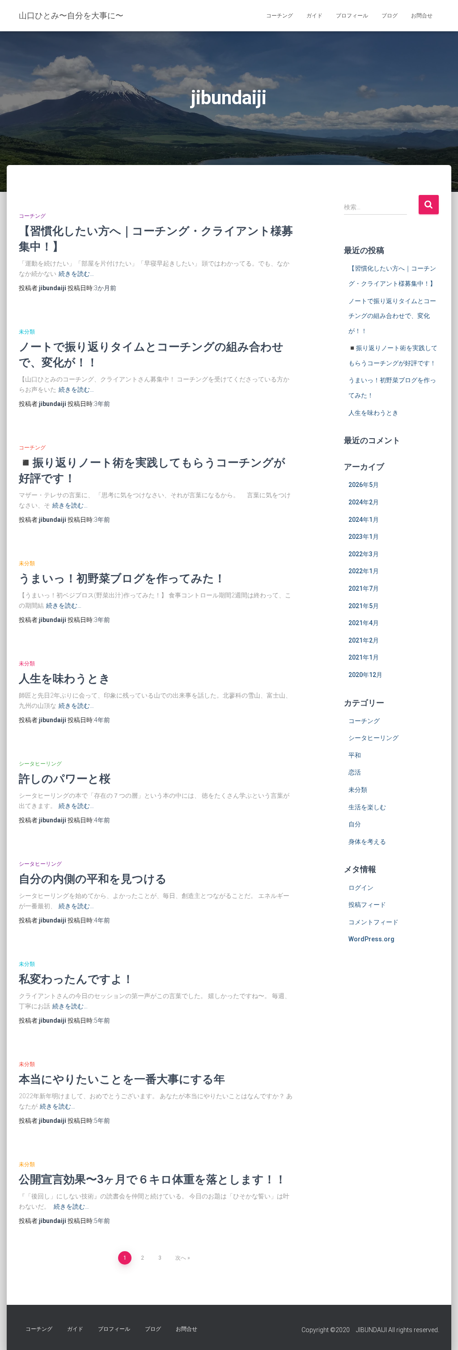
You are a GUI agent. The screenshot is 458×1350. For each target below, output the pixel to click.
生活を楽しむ (367, 807)
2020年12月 (365, 674)
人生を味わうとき (64, 678)
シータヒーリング (40, 764)
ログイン (360, 887)
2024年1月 (363, 519)
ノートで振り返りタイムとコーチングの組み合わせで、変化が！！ (392, 315)
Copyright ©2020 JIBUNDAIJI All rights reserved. (370, 1329)
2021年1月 (363, 657)
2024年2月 (363, 502)
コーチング (279, 16)
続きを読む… (76, 273)
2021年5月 (363, 605)
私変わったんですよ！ (76, 978)
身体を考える (367, 841)
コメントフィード (373, 922)
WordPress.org (371, 939)
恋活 (354, 772)
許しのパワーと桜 (64, 778)
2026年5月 (363, 484)
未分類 (27, 332)
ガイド (314, 16)
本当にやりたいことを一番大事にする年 (122, 1078)
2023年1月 (363, 536)
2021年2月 (363, 640)
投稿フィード (367, 904)
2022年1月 (363, 571)
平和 (354, 755)
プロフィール (352, 16)
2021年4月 (363, 622)
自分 (354, 824)
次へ (180, 1258)
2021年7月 (363, 588)
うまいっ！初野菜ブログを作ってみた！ (122, 578)
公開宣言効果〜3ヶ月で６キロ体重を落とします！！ (152, 1179)
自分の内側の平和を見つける (93, 878)
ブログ (390, 16)
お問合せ (422, 16)
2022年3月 (363, 554)
